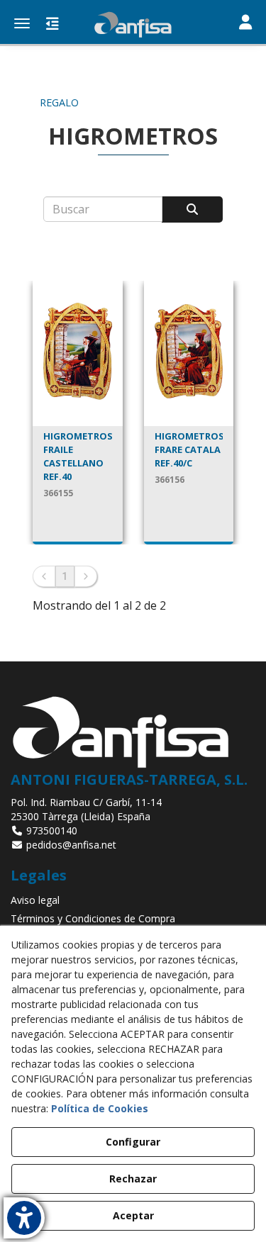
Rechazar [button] (133, 1178)
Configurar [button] (133, 1141)
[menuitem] (133, 900)
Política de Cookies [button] (99, 1108)
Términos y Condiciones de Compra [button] (93, 918)
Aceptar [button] (133, 1215)
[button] (133, 25)
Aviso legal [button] (35, 900)
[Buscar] (192, 209)
